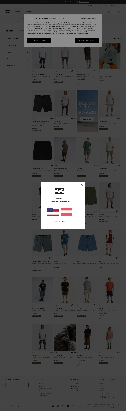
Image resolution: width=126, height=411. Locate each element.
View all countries (59, 222)
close (82, 185)
